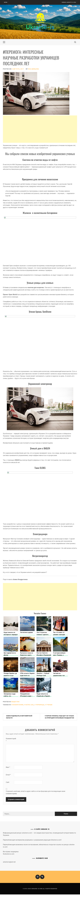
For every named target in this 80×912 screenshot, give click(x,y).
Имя (8, 767)
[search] (75, 42)
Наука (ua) (29, 704)
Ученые (49, 704)
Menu (5, 2)
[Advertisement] (40, 129)
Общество (15, 701)
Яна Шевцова (33, 69)
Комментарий (10, 740)
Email (8, 775)
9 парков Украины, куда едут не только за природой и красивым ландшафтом (59, 717)
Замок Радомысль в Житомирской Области (19, 717)
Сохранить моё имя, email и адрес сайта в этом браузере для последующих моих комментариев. (35, 792)
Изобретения (17, 704)
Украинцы (40, 704)
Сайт (7, 782)
